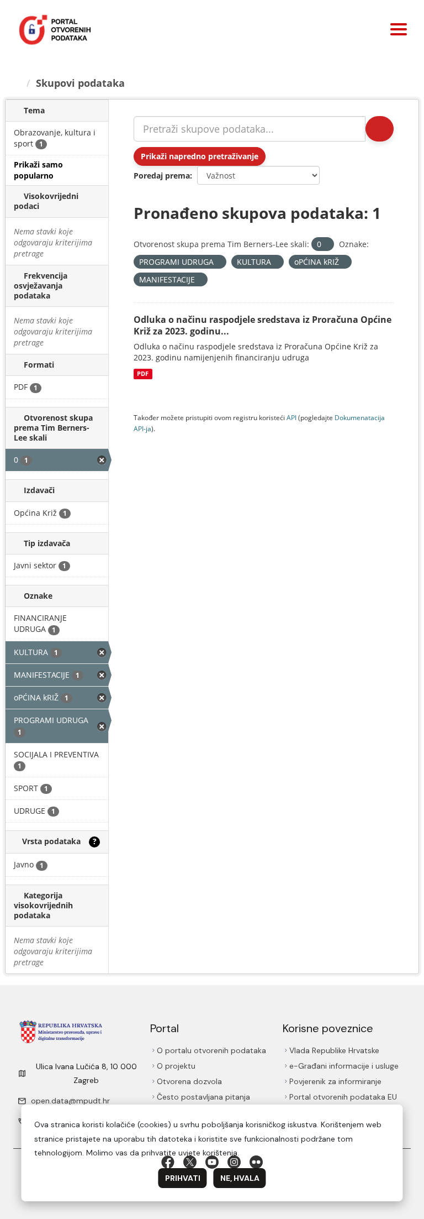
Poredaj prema (162, 175)
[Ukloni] (326, 244)
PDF (143, 374)
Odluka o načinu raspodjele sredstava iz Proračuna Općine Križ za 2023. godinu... (262, 325)
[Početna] (17, 83)
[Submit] (379, 129)
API (291, 417)
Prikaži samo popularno (38, 170)
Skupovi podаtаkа (80, 83)
